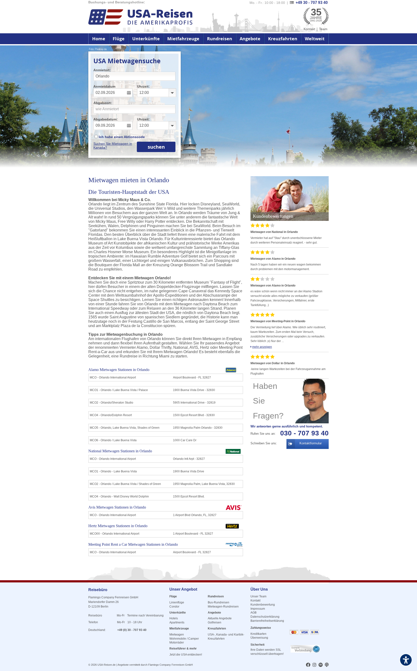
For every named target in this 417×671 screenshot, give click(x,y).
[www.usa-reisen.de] (140, 17)
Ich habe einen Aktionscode (121, 137)
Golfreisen (214, 622)
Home (98, 39)
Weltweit (315, 39)
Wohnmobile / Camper (184, 638)
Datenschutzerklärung (264, 616)
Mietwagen (176, 634)
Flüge (119, 39)
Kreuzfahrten (282, 39)
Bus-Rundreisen (218, 602)
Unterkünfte (146, 39)
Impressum (257, 608)
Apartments (176, 622)
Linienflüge (176, 602)
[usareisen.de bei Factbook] (308, 665)
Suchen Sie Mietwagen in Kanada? (112, 145)
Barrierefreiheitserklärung (267, 620)
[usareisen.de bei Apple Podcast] (327, 665)
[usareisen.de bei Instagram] (314, 665)
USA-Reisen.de (106, 664)
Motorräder (176, 642)
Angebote (250, 39)
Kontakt (309, 29)
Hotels (173, 618)
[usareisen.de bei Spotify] (321, 665)
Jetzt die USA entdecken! (185, 654)
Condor (174, 606)
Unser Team (258, 596)
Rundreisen (219, 39)
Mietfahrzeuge (183, 39)
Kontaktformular (310, 443)
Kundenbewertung (262, 604)
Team (323, 29)
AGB (253, 612)
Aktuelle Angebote (220, 618)
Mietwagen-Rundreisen (223, 606)
